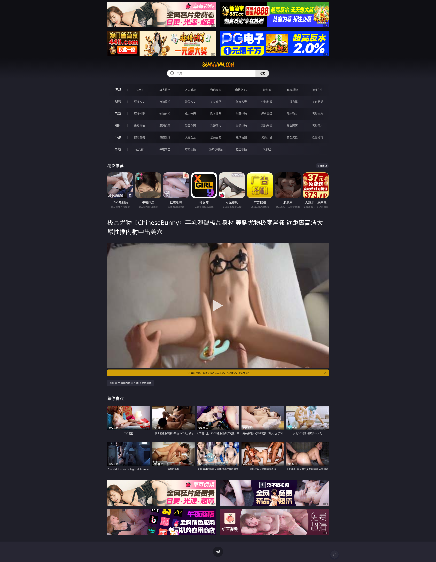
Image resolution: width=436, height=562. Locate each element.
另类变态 (317, 114)
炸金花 (267, 90)
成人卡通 (190, 114)
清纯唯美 (266, 125)
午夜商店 (164, 149)
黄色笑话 (292, 137)
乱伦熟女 (292, 114)
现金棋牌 (292, 90)
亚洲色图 (164, 125)
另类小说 (266, 137)
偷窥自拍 (139, 125)
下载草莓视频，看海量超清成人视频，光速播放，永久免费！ (218, 372)
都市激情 (139, 137)
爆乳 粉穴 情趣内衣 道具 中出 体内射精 (130, 383)
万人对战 (190, 90)
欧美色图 (190, 125)
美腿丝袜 (241, 125)
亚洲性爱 (139, 114)
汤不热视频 (216, 149)
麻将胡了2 (241, 90)
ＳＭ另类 (317, 102)
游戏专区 (215, 90)
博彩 (117, 89)
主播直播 (292, 102)
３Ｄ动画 (215, 102)
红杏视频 (241, 149)
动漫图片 (215, 125)
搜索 (262, 73)
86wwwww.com (218, 64)
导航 (117, 149)
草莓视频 (190, 149)
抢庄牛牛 (317, 90)
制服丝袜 (241, 114)
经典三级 (266, 114)
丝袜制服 (266, 102)
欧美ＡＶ (190, 102)
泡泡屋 (267, 149)
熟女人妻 (241, 102)
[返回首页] (334, 554)
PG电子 (139, 90)
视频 (117, 101)
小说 (117, 137)
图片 (117, 125)
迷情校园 (241, 137)
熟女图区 (292, 125)
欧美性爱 (215, 114)
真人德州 (164, 90)
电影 (117, 113)
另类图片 (317, 125)
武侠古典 (215, 137)
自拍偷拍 (164, 102)
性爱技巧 (317, 137)
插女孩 (139, 149)
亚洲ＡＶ (139, 102)
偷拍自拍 (164, 114)
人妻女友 (190, 137)
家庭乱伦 (164, 137)
